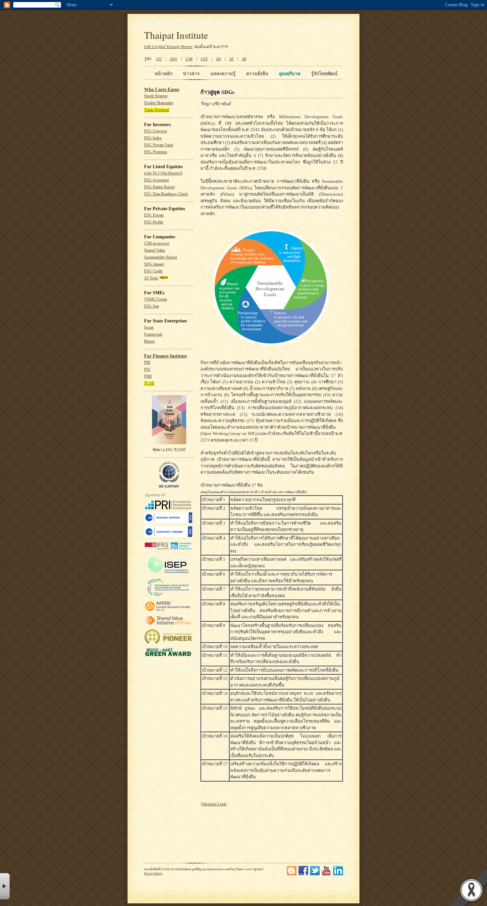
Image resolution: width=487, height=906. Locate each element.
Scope (149, 327)
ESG (173, 58)
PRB (148, 376)
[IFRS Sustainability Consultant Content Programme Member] (168, 550)
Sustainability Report (160, 257)
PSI (147, 369)
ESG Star (151, 306)
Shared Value (154, 250)
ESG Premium (155, 152)
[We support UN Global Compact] (169, 487)
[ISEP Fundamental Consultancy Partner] (168, 573)
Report (149, 341)
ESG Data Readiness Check (166, 194)
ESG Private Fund (158, 145)
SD (218, 58)
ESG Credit (153, 271)
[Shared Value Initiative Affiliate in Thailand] (168, 624)
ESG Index (153, 138)
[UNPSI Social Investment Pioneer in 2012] (168, 643)
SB (244, 58)
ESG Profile (153, 222)
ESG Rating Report (159, 187)
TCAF (149, 383)
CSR (189, 58)
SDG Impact (154, 264)
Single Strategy (156, 96)
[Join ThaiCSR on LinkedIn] (338, 874)
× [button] (5, 886)
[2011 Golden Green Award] (168, 656)
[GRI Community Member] (168, 536)
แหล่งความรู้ (223, 73)
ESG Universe (155, 131)
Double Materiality (159, 103)
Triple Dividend (156, 110)
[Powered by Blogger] (292, 874)
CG (159, 58)
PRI (147, 362)
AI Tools (151, 278)
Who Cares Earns (161, 89)
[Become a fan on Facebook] (303, 874)
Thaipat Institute (176, 34)
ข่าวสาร (191, 73)
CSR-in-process (156, 243)
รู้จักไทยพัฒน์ (324, 73)
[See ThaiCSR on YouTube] (326, 874)
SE (231, 58)
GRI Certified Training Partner (168, 46)
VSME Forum (155, 299)
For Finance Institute (165, 356)
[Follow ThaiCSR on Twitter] (315, 874)
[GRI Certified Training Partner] (168, 522)
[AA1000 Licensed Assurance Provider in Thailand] (168, 611)
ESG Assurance (156, 180)
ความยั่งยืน (257, 73)
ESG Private (154, 215)
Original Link (214, 803)
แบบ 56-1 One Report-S (163, 173)
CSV (204, 58)
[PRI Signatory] (168, 508)
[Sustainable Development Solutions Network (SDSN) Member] (168, 595)
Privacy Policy (153, 873)
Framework (153, 334)
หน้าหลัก (163, 73)
